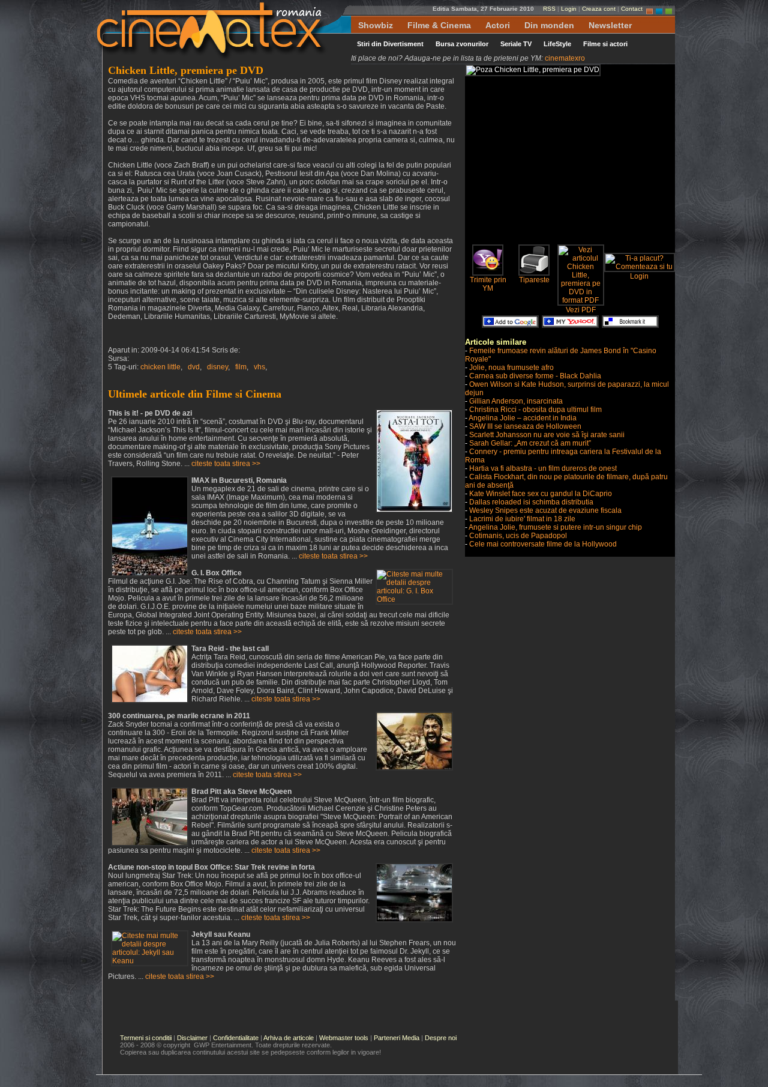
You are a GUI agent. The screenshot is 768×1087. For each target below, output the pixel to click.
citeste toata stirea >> (225, 463)
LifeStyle (557, 43)
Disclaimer (192, 1037)
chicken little (160, 367)
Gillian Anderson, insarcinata (516, 401)
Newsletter (610, 25)
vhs (259, 367)
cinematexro (565, 58)
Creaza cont (599, 8)
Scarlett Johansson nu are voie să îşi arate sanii (547, 435)
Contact (632, 8)
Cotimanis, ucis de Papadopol (518, 535)
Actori (497, 25)
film (241, 367)
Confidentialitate (236, 1037)
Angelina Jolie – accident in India (523, 418)
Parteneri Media (396, 1037)
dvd (194, 367)
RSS (549, 8)
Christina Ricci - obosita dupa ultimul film (535, 409)
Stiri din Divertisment (390, 43)
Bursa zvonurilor (462, 43)
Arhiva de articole (288, 1037)
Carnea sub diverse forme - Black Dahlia (535, 376)
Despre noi (441, 1037)
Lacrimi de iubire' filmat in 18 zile (522, 519)
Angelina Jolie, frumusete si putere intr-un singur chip (555, 527)
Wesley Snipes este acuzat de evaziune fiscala (545, 510)
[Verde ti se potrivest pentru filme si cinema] (668, 8)
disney (217, 367)
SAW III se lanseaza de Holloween (525, 426)
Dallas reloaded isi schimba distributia (531, 502)
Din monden (549, 25)
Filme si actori (605, 43)
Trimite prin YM (488, 284)
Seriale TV (516, 43)
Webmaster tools (343, 1037)
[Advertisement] (566, 160)
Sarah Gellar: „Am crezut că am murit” (530, 443)
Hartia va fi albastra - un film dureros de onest (543, 468)
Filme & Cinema (439, 25)
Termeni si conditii (146, 1037)
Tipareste (534, 280)
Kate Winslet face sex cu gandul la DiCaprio (540, 493)
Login (569, 8)
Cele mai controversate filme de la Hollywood (543, 544)
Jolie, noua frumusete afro (511, 367)
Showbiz (375, 25)
